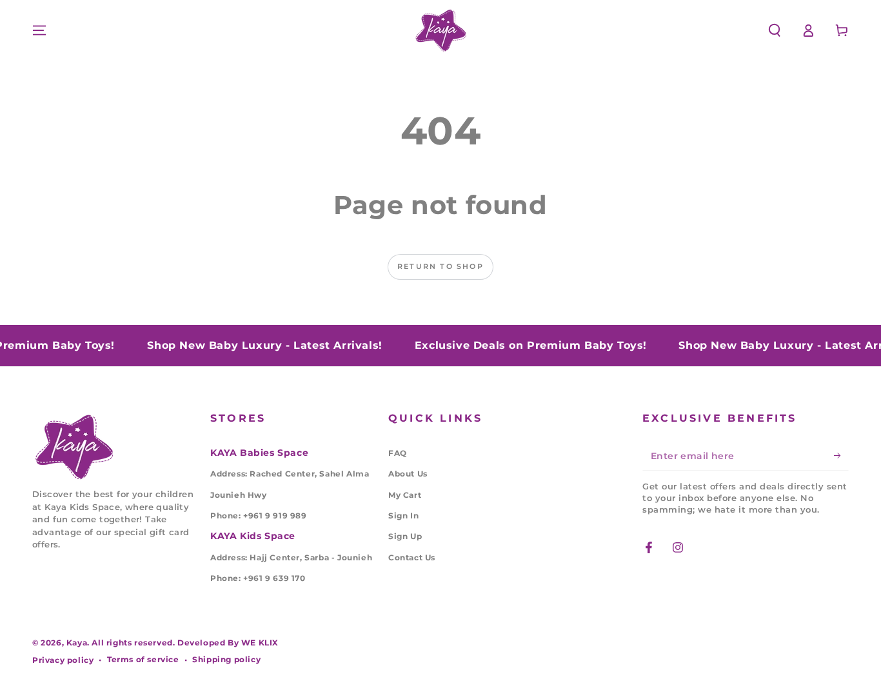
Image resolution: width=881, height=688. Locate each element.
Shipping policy (226, 659)
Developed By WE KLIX (228, 642)
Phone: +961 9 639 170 (258, 578)
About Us (408, 473)
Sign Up (405, 536)
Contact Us (411, 557)
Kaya (76, 642)
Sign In (403, 515)
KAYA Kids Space (252, 536)
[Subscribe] (841, 456)
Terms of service (143, 659)
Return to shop (440, 266)
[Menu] (39, 30)
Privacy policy (63, 660)
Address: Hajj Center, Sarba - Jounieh (291, 557)
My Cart (404, 495)
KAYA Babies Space (259, 452)
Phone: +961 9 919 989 (258, 515)
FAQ (397, 453)
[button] (774, 30)
